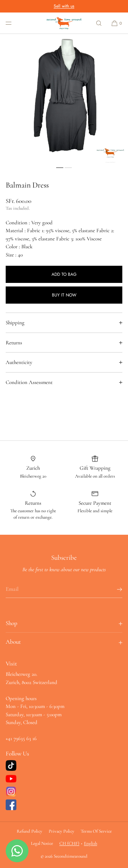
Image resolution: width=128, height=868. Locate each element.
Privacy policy (61, 831)
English (90, 843)
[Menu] (14, 23)
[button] (98, 23)
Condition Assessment (29, 382)
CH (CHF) (69, 843)
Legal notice (42, 843)
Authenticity (19, 362)
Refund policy (29, 831)
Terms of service (96, 831)
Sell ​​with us (64, 6)
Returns (14, 342)
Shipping (15, 322)
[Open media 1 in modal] (64, 98)
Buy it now (64, 295)
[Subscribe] (113, 589)
